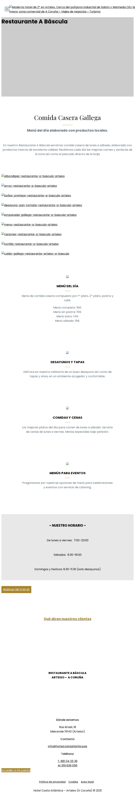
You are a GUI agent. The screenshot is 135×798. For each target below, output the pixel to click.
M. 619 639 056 (67, 765)
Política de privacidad (52, 782)
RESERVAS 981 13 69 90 (16, 589)
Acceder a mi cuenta (15, 770)
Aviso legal (87, 782)
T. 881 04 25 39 (67, 761)
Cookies (73, 782)
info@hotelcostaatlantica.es (67, 746)
